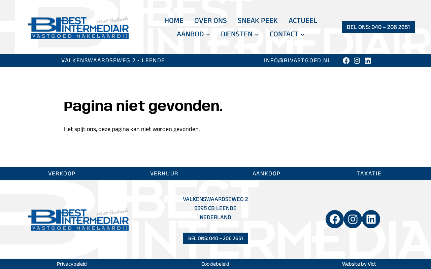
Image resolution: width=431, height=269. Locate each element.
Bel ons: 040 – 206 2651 (378, 27)
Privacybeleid (72, 264)
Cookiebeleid (215, 264)
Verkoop (62, 173)
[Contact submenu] (302, 34)
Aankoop (267, 173)
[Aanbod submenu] (208, 34)
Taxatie (369, 173)
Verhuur (164, 173)
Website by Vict (359, 264)
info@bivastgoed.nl (297, 60)
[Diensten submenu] (257, 34)
